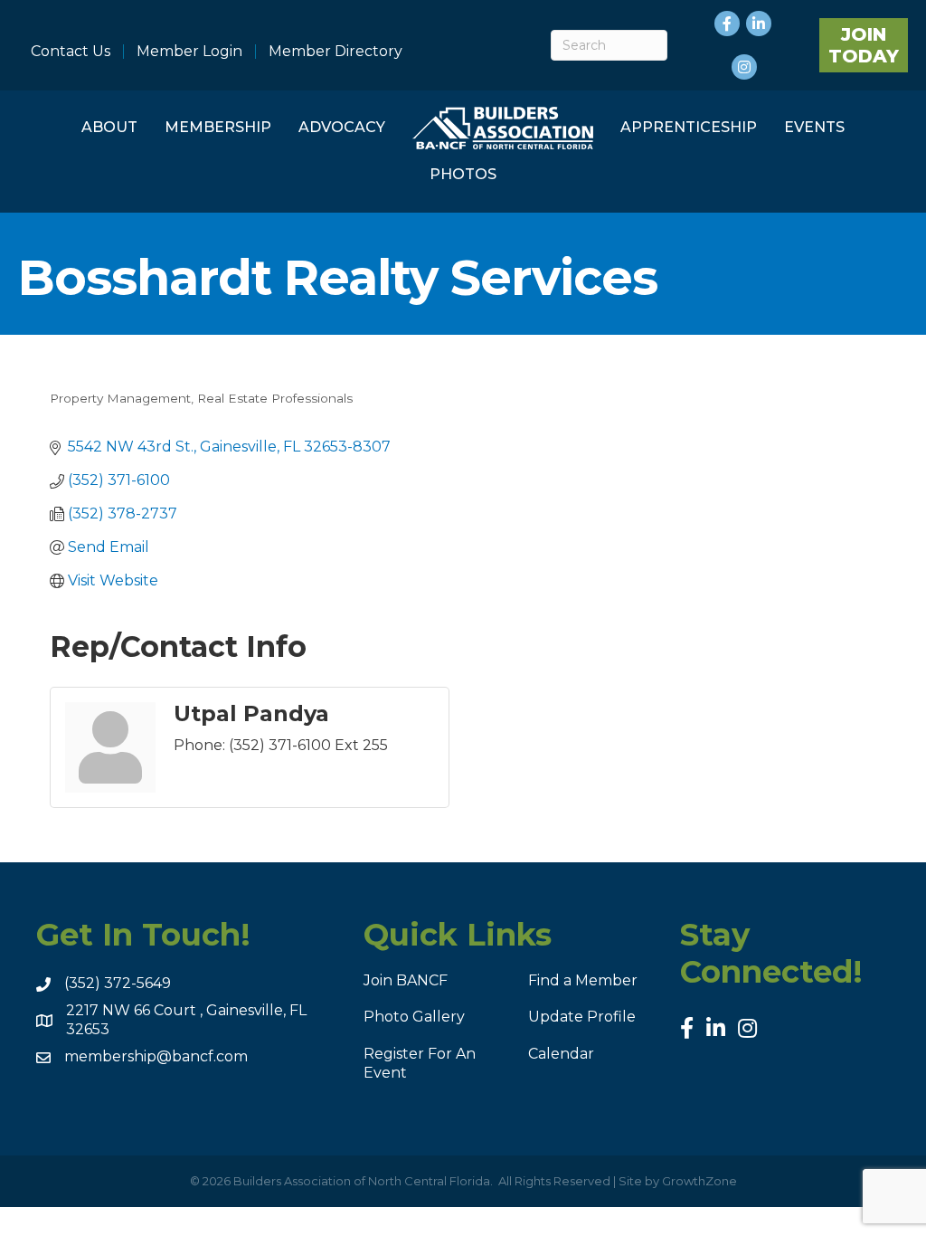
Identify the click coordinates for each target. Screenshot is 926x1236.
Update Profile (582, 1016)
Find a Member (583, 980)
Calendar (561, 1053)
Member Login (189, 51)
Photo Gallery (414, 1016)
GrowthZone (699, 1181)
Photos (463, 174)
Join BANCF (406, 980)
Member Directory (335, 51)
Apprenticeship (688, 127)
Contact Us (70, 51)
